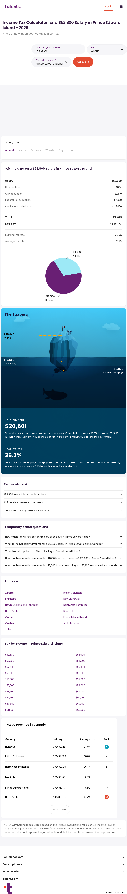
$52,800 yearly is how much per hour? (26, 494)
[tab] (9, 151)
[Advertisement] (59, 110)
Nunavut (68, 611)
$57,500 (9, 685)
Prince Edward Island (75, 617)
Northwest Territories (75, 605)
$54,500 (9, 667)
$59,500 (9, 697)
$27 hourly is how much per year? (23, 502)
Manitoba (10, 598)
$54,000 (80, 661)
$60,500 (9, 703)
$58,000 (80, 685)
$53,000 (80, 654)
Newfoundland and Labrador (21, 605)
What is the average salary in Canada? (26, 510)
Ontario (9, 617)
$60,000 (80, 697)
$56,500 (9, 679)
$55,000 (80, 667)
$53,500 (9, 661)
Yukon (8, 629)
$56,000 (80, 673)
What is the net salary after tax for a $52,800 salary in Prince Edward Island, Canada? (54, 544)
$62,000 (80, 710)
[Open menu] (121, 7)
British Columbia (73, 592)
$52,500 (9, 654)
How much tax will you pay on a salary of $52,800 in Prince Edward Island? (47, 536)
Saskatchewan (72, 623)
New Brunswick (72, 598)
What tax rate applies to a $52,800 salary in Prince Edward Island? (42, 551)
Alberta (9, 592)
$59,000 (80, 691)
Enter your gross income (48, 47)
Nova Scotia (12, 611)
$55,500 (9, 673)
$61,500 (9, 710)
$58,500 (9, 691)
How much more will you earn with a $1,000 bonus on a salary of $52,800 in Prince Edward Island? (60, 558)
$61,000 (80, 703)
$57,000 (80, 679)
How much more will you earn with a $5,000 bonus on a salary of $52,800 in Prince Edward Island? (61, 565)
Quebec (10, 623)
